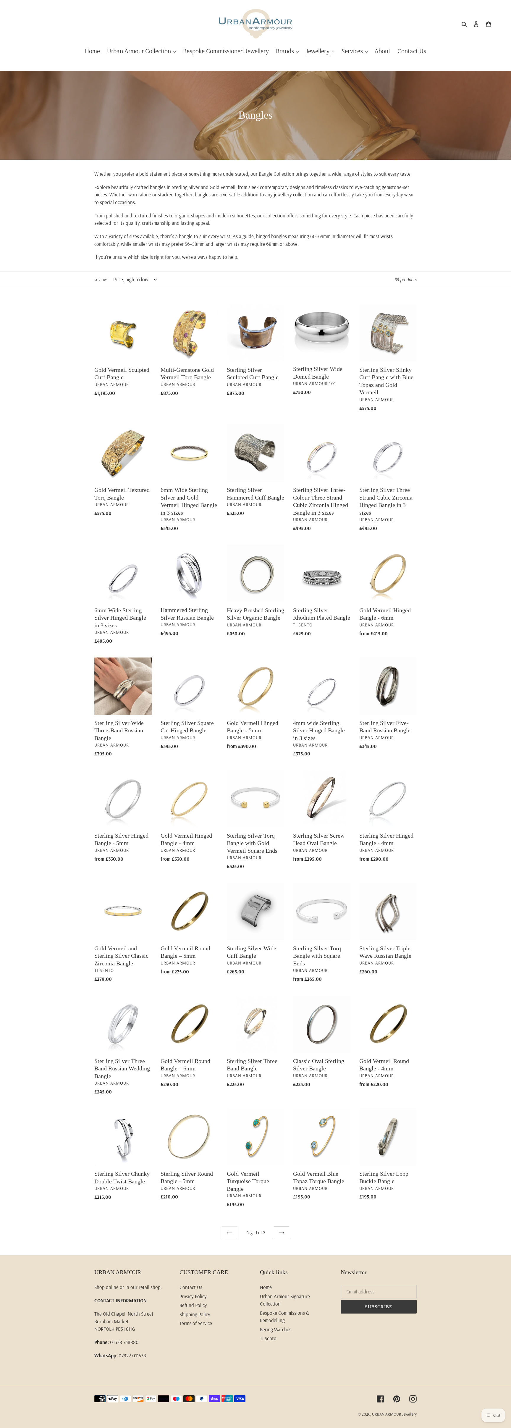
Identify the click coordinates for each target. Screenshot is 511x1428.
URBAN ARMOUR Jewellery (394, 1414)
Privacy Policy (193, 1296)
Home (266, 1287)
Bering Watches (275, 1329)
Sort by (100, 280)
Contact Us (191, 1287)
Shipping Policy (195, 1314)
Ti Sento (268, 1338)
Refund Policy (193, 1305)
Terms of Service (196, 1323)
